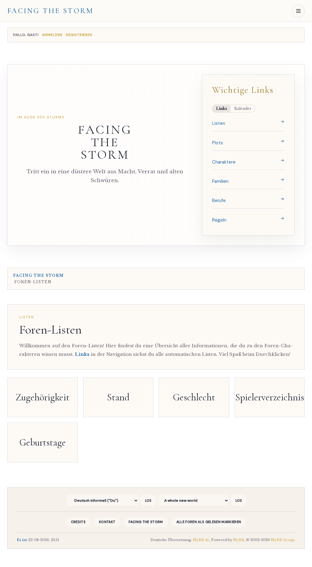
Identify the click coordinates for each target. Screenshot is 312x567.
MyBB (238, 540)
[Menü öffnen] (298, 11)
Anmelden (52, 35)
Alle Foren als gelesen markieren (208, 522)
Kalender (242, 108)
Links (221, 108)
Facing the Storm (50, 11)
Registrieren (79, 35)
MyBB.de (201, 540)
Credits (78, 522)
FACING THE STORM (105, 142)
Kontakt (107, 522)
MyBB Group (282, 540)
